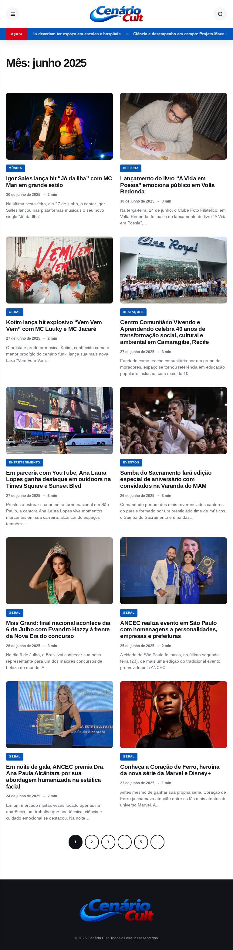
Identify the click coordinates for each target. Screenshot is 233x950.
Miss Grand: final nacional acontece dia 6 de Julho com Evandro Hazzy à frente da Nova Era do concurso (58, 629)
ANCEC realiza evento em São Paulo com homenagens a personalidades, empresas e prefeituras (168, 629)
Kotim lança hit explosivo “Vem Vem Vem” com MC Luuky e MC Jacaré (54, 325)
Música (15, 168)
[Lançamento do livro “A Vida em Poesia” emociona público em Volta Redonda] (173, 126)
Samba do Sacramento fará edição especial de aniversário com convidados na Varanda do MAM (165, 479)
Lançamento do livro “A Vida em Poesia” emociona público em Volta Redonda (167, 185)
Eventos (131, 462)
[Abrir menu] (12, 14)
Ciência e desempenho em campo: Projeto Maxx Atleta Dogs (168, 34)
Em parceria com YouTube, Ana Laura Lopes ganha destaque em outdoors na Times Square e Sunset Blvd (58, 479)
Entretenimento (24, 462)
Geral (15, 312)
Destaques (133, 312)
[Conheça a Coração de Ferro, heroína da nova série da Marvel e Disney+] (173, 714)
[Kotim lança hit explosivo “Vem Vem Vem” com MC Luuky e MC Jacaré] (59, 270)
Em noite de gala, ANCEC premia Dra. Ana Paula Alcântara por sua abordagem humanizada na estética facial (55, 777)
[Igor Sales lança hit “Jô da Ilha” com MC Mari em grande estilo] (59, 126)
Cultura (131, 168)
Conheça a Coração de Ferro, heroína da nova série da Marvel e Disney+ (169, 770)
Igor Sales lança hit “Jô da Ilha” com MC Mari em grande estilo (59, 181)
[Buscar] (220, 14)
